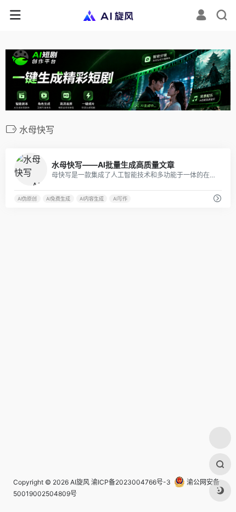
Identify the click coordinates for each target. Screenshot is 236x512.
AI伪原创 (27, 199)
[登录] (201, 16)
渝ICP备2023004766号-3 (131, 482)
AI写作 (120, 199)
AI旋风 (79, 482)
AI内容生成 (92, 199)
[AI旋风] (118, 15)
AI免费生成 (58, 199)
